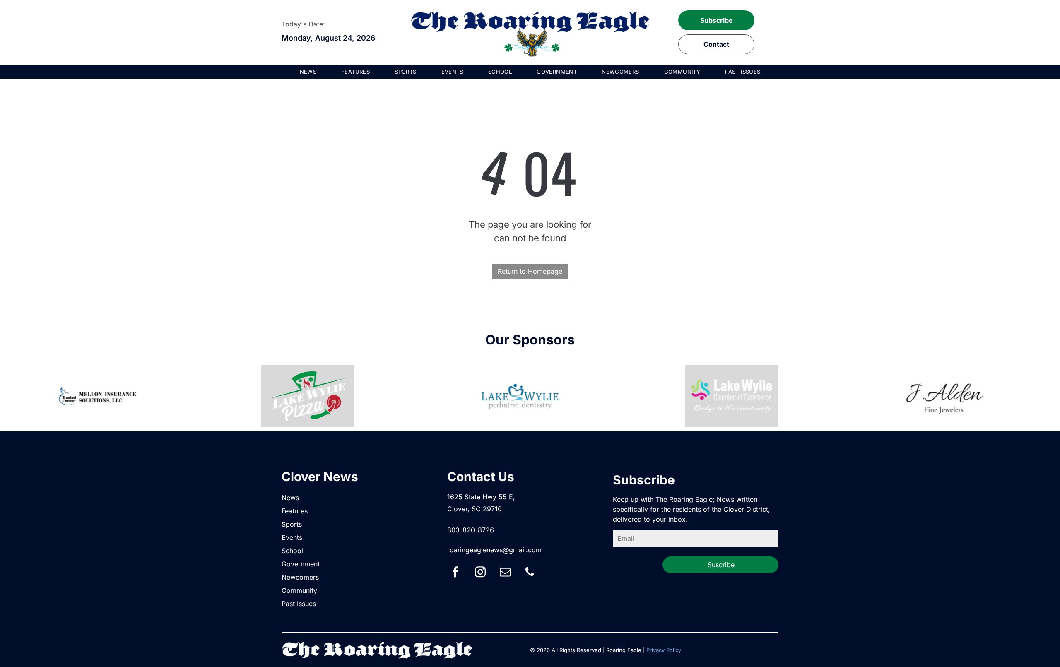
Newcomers (300, 577)
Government (301, 564)
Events (292, 537)
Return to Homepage (530, 271)
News (290, 498)
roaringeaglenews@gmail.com (494, 550)
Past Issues (299, 604)
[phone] (530, 573)
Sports (292, 524)
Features (295, 511)
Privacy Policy (663, 650)
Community (299, 590)
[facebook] (455, 573)
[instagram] (480, 573)
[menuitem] (308, 72)
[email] (505, 573)
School (292, 551)
